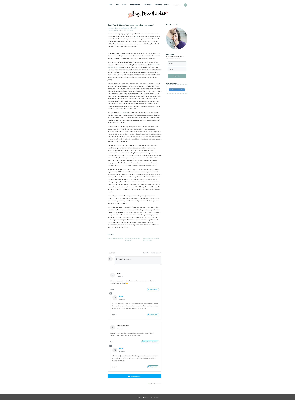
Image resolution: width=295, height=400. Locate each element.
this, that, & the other (113, 30)
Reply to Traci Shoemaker (150, 341)
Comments (130, 30)
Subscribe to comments (156, 383)
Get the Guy (124, 112)
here (136, 36)
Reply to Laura (153, 314)
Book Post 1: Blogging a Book (115, 238)
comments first (156, 253)
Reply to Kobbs (153, 289)
